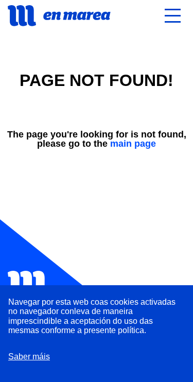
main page (133, 143)
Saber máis (29, 356)
